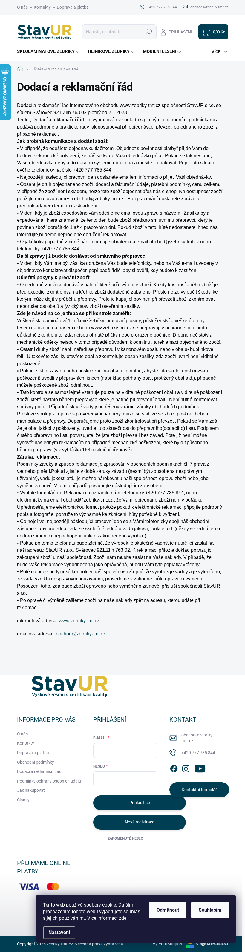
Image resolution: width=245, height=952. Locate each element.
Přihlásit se (139, 802)
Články (23, 799)
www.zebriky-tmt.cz (79, 620)
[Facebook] (173, 767)
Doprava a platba (73, 7)
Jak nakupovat (31, 790)
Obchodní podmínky (35, 762)
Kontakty (42, 7)
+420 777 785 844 (198, 752)
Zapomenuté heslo (125, 838)
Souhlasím (210, 910)
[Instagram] (185, 767)
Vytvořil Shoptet (167, 943)
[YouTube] (200, 767)
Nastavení (59, 932)
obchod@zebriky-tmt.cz (80, 633)
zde (122, 918)
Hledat (149, 31)
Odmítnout (168, 910)
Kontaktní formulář (199, 789)
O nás (22, 7)
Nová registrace (139, 822)
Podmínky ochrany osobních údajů (49, 781)
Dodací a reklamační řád (39, 771)
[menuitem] (49, 51)
